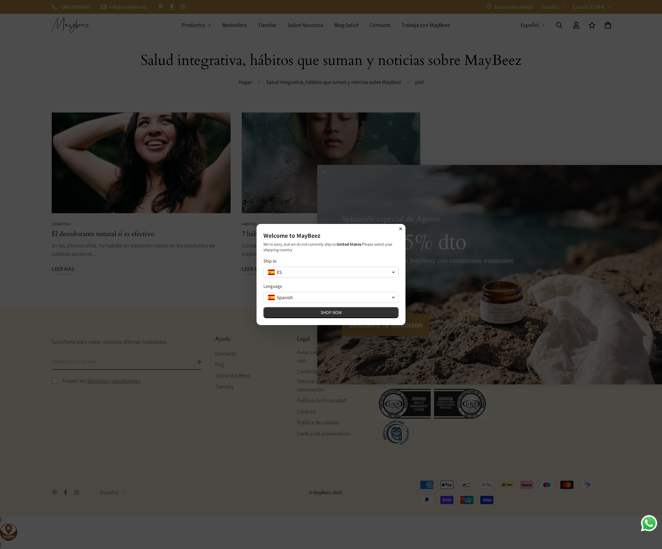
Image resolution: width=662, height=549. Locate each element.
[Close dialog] (400, 228)
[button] (331, 272)
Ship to (270, 261)
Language (272, 286)
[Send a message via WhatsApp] (649, 523)
